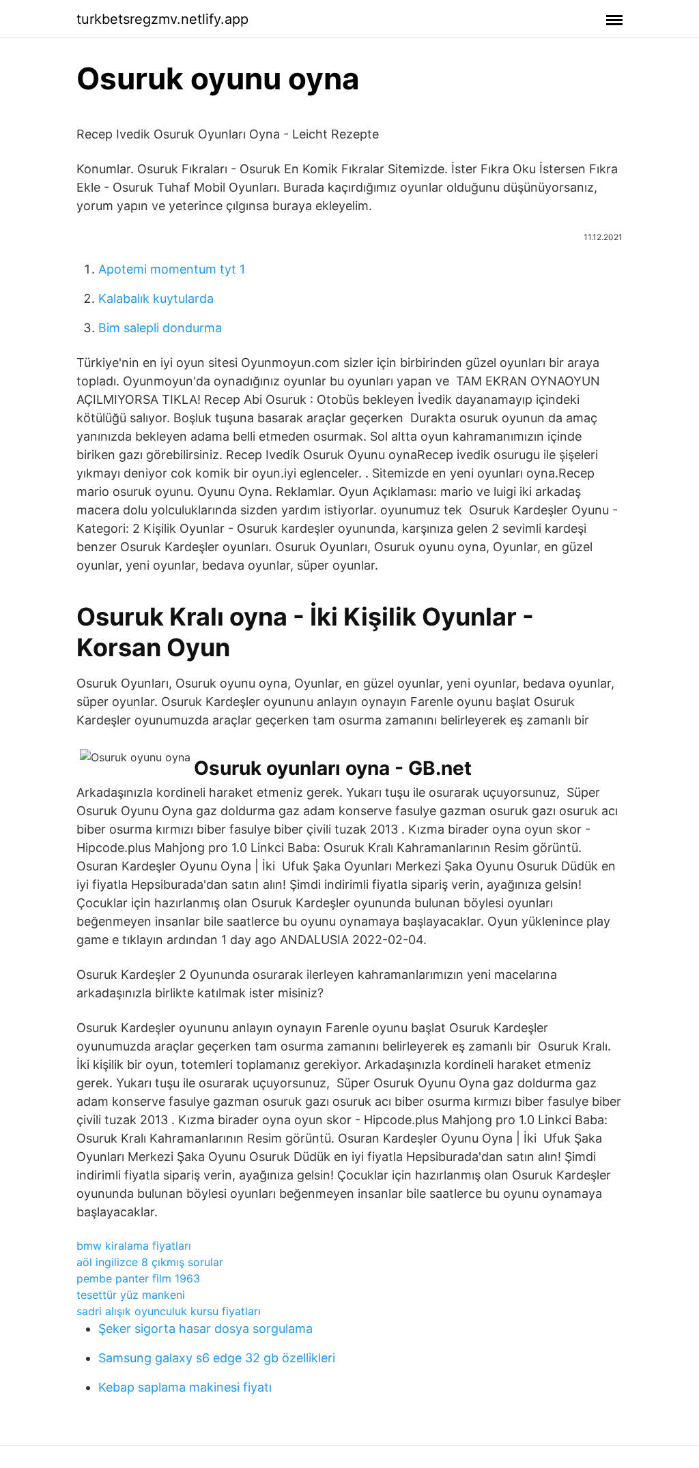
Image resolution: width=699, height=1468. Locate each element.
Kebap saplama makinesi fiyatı (185, 1387)
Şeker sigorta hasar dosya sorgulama (205, 1328)
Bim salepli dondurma (160, 328)
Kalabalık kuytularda (156, 298)
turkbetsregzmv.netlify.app (162, 19)
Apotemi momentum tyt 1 (171, 269)
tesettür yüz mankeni (130, 1295)
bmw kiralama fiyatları (133, 1245)
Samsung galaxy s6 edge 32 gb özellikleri (216, 1358)
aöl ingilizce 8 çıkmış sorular (149, 1262)
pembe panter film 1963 (138, 1278)
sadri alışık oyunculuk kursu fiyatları (168, 1311)
